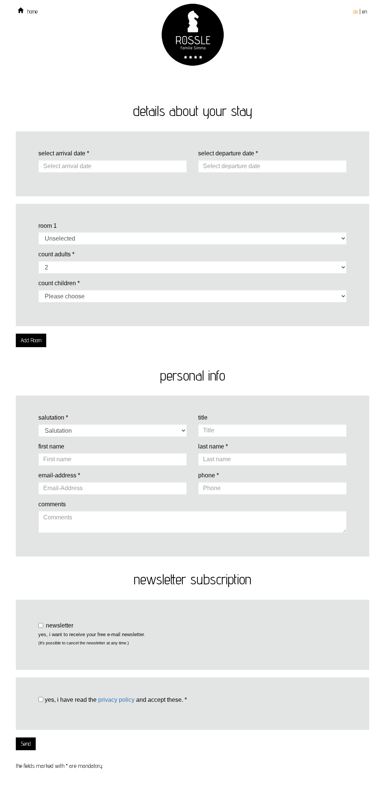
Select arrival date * (63, 153)
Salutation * (53, 417)
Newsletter (59, 625)
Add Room (31, 340)
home (32, 11)
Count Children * (59, 283)
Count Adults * (56, 254)
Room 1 (47, 226)
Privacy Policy (116, 700)
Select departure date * (228, 153)
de (355, 11)
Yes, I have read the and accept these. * (115, 700)
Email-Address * (59, 475)
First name (51, 446)
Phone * (208, 475)
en (364, 11)
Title (203, 417)
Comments (52, 504)
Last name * (213, 446)
